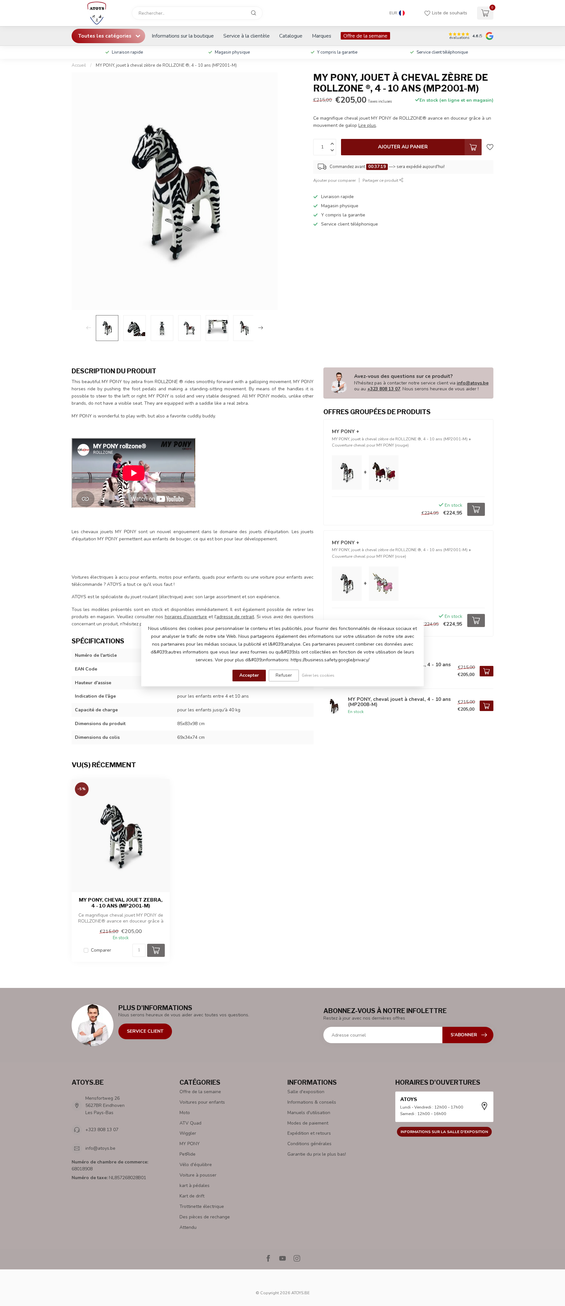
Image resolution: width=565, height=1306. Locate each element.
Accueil (79, 65)
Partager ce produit (381, 180)
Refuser (284, 675)
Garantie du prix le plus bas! (316, 1154)
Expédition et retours (309, 1133)
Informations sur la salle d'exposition (444, 1131)
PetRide (188, 1154)
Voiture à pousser (198, 1175)
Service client (145, 1031)
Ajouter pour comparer (334, 180)
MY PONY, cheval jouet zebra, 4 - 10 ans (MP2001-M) (121, 903)
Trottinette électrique (202, 1206)
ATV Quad (190, 1123)
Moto (185, 1113)
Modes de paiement (307, 1123)
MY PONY (190, 1144)
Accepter (249, 675)
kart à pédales (195, 1185)
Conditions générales (309, 1144)
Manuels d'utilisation (308, 1113)
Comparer (101, 950)
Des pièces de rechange (205, 1217)
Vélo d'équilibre (196, 1165)
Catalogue (290, 35)
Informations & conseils (311, 1102)
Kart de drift (192, 1196)
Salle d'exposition (305, 1092)
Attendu (188, 1227)
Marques (321, 35)
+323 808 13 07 (383, 389)
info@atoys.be (472, 383)
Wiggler (188, 1133)
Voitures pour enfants (202, 1102)
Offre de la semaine (365, 35)
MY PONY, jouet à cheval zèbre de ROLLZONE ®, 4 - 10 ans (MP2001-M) (166, 65)
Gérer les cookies (318, 675)
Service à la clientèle (246, 35)
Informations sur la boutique (183, 35)
